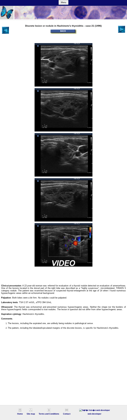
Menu (63, 2)
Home (20, 414)
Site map (31, 414)
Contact (66, 414)
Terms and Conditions (49, 414)
